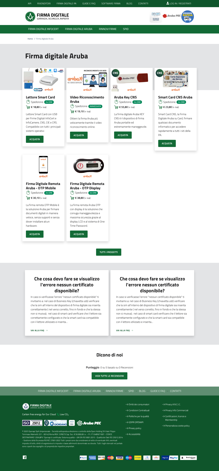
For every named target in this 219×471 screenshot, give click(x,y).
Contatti (143, 3)
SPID (131, 391)
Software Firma (111, 3)
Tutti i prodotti (109, 252)
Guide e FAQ (88, 3)
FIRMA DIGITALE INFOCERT (53, 391)
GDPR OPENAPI (136, 422)
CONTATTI (175, 391)
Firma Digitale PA (66, 3)
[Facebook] (24, 457)
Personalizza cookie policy (177, 425)
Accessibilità (134, 434)
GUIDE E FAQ (157, 391)
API (29, 3)
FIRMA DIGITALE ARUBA (87, 391)
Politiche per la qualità (139, 416)
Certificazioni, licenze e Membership (175, 418)
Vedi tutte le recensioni (109, 376)
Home (31, 38)
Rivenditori (44, 3)
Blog (129, 3)
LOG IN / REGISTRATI (180, 3)
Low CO (64, 414)
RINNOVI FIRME (114, 391)
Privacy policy (135, 428)
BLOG (142, 391)
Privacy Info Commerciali (176, 410)
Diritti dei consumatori (139, 404)
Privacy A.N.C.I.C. (173, 404)
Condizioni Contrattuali (139, 410)
